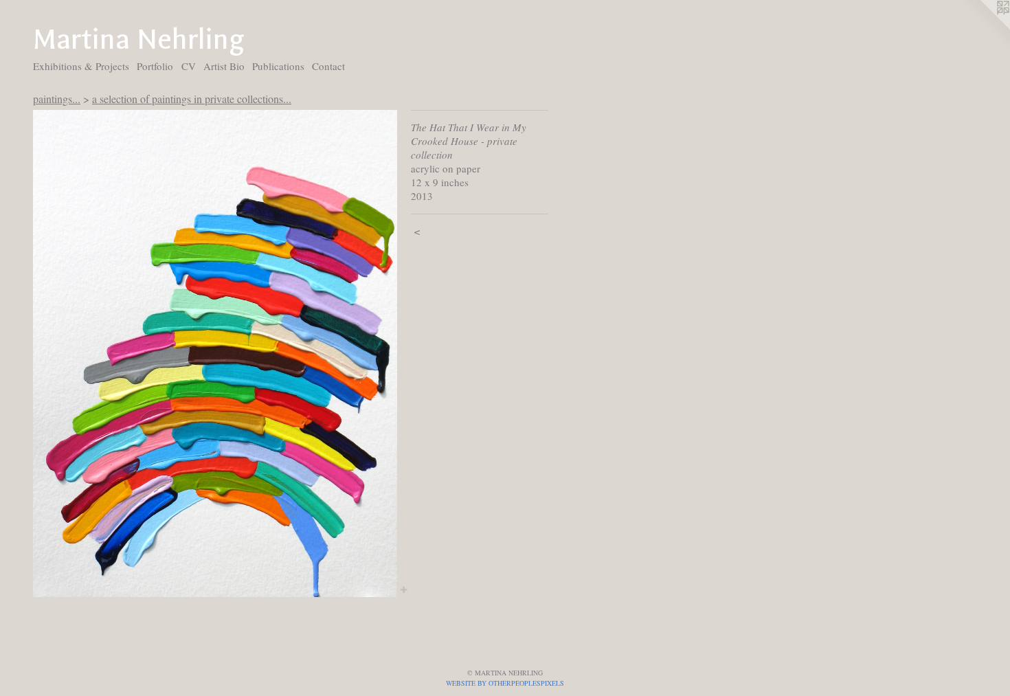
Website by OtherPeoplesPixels (505, 683)
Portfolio (155, 66)
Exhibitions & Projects (81, 66)
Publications (278, 66)
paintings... (56, 98)
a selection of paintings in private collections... (191, 98)
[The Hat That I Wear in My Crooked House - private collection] (215, 353)
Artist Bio (224, 66)
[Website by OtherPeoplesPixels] (982, 27)
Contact (328, 66)
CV (188, 66)
